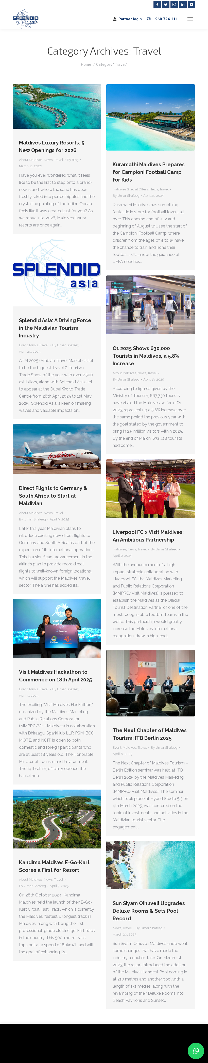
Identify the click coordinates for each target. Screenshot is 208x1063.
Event (23, 345)
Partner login (130, 19)
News (48, 160)
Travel (58, 160)
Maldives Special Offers (130, 189)
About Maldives (30, 160)
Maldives (119, 549)
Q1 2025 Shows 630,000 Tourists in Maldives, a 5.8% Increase (146, 356)
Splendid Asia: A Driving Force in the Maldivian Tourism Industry (55, 328)
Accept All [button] (49, 1051)
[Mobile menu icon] (190, 19)
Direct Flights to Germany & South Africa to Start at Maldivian (53, 495)
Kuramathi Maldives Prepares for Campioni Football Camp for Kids (149, 172)
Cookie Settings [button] (20, 1051)
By (73, 160)
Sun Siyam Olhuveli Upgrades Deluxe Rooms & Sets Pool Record (149, 911)
